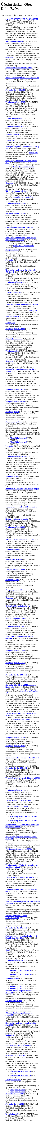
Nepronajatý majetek (13, 559)
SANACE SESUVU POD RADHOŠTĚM (21, 19)
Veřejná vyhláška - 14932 (15, 790)
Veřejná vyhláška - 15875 (15, 626)
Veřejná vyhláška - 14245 (15, 738)
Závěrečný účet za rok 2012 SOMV (19, 800)
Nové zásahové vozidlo (14, 41)
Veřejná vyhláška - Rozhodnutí (17, 456)
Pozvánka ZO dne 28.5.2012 (16, 768)
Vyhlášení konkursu (13, 292)
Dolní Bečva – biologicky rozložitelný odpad (22, 489)
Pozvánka (9, 260)
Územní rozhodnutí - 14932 (15, 618)
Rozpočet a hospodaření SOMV (16, 806)
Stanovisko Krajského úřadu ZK (18, 1045)
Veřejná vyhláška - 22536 (15, 663)
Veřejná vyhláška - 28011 (15, 329)
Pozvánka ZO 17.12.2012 (15, 90)
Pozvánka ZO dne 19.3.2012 (16, 928)
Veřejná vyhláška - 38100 (15, 126)
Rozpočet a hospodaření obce (23, 167)
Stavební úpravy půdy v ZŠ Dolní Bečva (21, 507)
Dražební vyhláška (12, 1114)
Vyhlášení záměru (12, 134)
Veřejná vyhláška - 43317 (15, 102)
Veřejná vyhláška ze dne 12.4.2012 (18, 849)
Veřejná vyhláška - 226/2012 (16, 960)
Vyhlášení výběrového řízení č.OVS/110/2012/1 (16, 917)
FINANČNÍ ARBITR (13, 1001)
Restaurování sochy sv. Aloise (16, 519)
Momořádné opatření (13, 422)
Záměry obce (10, 140)
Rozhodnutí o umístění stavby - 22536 (19, 539)
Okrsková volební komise (15, 213)
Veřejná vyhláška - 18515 (15, 746)
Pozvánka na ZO (12, 580)
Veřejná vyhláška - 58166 (15, 402)
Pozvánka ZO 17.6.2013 (14, 1094)
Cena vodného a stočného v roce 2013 (19, 227)
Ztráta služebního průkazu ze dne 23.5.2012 (22, 758)
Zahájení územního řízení (15, 570)
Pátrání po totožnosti (13, 118)
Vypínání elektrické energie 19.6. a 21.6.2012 (22, 778)
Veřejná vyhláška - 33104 (15, 203)
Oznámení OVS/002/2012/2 (15, 1055)
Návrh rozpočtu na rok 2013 (16, 191)
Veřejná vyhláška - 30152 (15, 389)
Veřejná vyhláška (12, 250)
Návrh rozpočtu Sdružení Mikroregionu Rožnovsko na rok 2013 (20, 239)
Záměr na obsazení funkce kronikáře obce (21, 304)
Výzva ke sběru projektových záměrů (19, 877)
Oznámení (9, 57)
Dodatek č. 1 (10, 1035)
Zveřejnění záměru (13, 1080)
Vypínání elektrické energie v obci (18, 68)
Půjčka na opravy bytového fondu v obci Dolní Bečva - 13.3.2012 (21, 937)
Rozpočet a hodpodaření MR (23, 246)
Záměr (8, 950)
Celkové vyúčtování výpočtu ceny (18, 606)
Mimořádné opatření (13, 339)
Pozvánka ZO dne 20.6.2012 (16, 675)
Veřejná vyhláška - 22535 (15, 549)
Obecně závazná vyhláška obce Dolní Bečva (22, 78)
